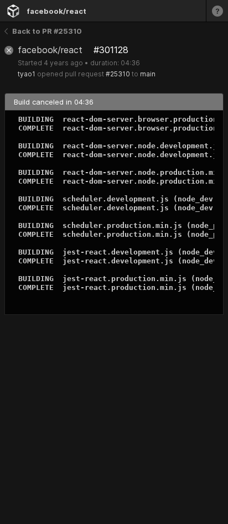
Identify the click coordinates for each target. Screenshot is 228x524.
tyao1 (26, 74)
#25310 (118, 74)
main (148, 74)
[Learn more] (217, 11)
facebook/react (56, 11)
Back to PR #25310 (47, 31)
